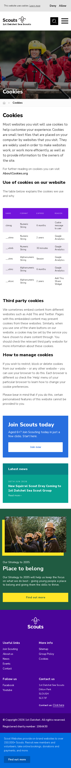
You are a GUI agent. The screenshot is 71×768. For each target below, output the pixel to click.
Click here (58, 705)
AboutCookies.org (15, 173)
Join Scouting (10, 649)
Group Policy (46, 654)
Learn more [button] (34, 5)
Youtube (7, 690)
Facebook (8, 685)
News (6, 659)
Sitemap (43, 649)
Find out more (35, 597)
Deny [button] (53, 6)
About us (8, 654)
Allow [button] (62, 6)
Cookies (43, 659)
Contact (7, 668)
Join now (35, 447)
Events (6, 664)
